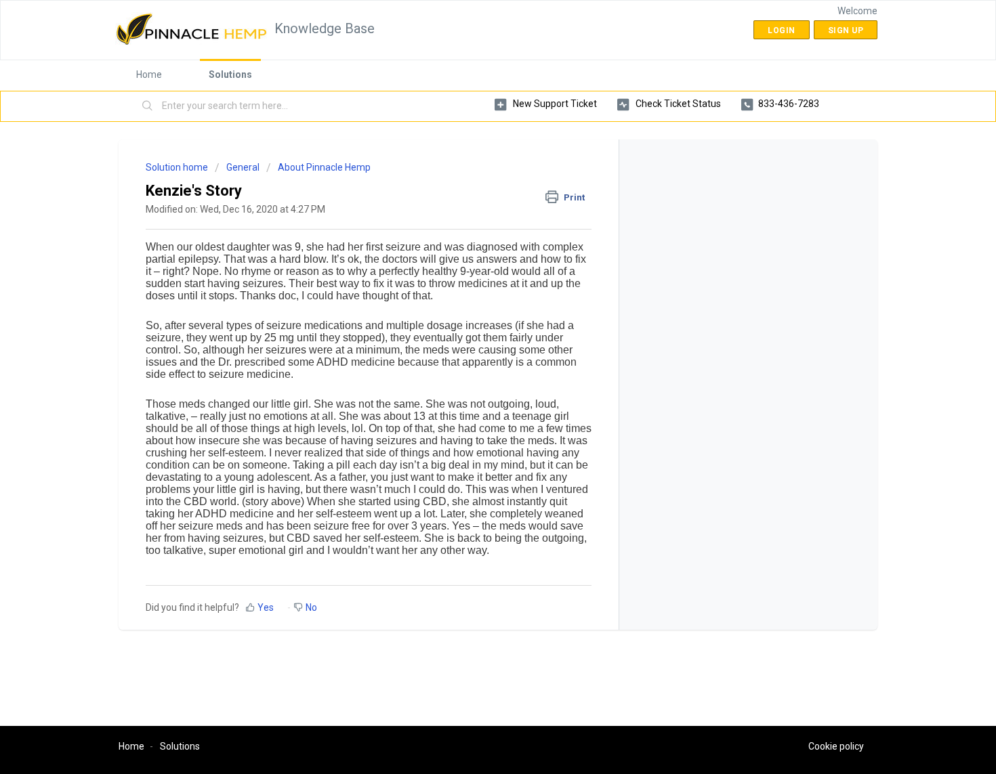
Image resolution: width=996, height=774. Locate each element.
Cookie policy (836, 746)
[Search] (147, 106)
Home (149, 74)
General (243, 167)
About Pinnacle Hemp (324, 167)
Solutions (230, 74)
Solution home (178, 167)
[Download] (473, 209)
